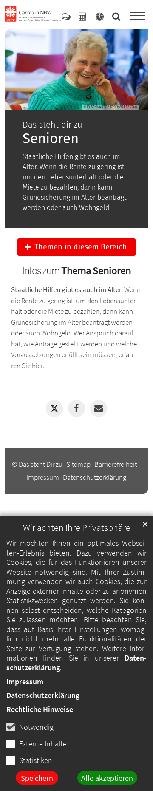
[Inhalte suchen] (116, 16)
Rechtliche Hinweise (39, 709)
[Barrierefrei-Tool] (100, 16)
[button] (54, 408)
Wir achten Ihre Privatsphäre (76, 527)
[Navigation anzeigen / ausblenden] (137, 16)
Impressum (24, 681)
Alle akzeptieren (107, 778)
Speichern (37, 778)
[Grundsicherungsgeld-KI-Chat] (66, 16)
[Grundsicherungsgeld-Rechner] (82, 16)
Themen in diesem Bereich (80, 247)
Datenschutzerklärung (42, 695)
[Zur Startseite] (33, 13)
